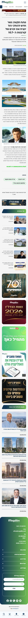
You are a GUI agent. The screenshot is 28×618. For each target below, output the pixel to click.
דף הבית (22, 13)
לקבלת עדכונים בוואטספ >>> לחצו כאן (16, 166)
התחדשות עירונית (20, 554)
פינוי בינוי (23, 550)
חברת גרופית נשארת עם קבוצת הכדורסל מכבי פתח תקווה (7, 264)
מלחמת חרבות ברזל (19, 183)
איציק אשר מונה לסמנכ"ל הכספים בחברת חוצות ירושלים (7, 217)
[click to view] (14, 11)
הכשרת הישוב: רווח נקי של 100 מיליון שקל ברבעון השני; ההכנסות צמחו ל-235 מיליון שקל (7, 252)
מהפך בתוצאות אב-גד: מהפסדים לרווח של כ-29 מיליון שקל (7, 229)
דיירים (17, 13)
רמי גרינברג (21, 179)
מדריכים (23, 559)
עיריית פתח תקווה (10, 179)
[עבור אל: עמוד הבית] (7, 2)
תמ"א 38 (23, 563)
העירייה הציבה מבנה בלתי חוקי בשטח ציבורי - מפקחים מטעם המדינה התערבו (8, 241)
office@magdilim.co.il (19, 531)
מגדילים (24, 45)
